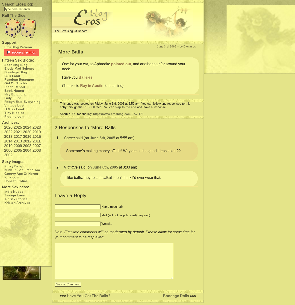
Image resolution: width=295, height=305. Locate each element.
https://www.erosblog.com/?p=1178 (118, 114)
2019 (36, 132)
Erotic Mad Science (19, 68)
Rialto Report (14, 87)
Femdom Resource (19, 79)
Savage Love (14, 195)
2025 (18, 127)
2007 (36, 146)
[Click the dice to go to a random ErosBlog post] (26, 28)
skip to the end (125, 107)
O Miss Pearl (14, 109)
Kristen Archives (17, 202)
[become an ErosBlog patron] (27, 52)
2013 (18, 141)
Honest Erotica (16, 181)
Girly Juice (12, 98)
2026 (8, 127)
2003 (36, 150)
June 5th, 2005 (102, 138)
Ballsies (85, 77)
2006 (8, 150)
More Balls (70, 51)
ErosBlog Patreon (18, 47)
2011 (36, 141)
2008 (27, 146)
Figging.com (14, 116)
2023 (36, 127)
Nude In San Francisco (22, 170)
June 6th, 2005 (105, 167)
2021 (18, 132)
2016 (27, 136)
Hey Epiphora (15, 94)
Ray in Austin (91, 86)
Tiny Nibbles (14, 113)
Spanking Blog (16, 65)
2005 (18, 150)
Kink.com (11, 177)
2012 (27, 141)
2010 (8, 146)
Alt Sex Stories (15, 199)
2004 (27, 150)
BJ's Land (12, 76)
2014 (8, 141)
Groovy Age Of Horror (21, 173)
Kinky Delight (15, 166)
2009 (18, 146)
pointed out (121, 64)
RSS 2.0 (89, 107)
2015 (36, 136)
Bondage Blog (15, 72)
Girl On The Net (16, 83)
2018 (8, 136)
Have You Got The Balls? (88, 296)
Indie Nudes (13, 191)
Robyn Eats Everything (22, 102)
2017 (18, 136)
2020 (27, 132)
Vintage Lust (14, 105)
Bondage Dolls (176, 296)
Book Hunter (14, 90)
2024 (27, 127)
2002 (8, 155)
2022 (8, 132)
